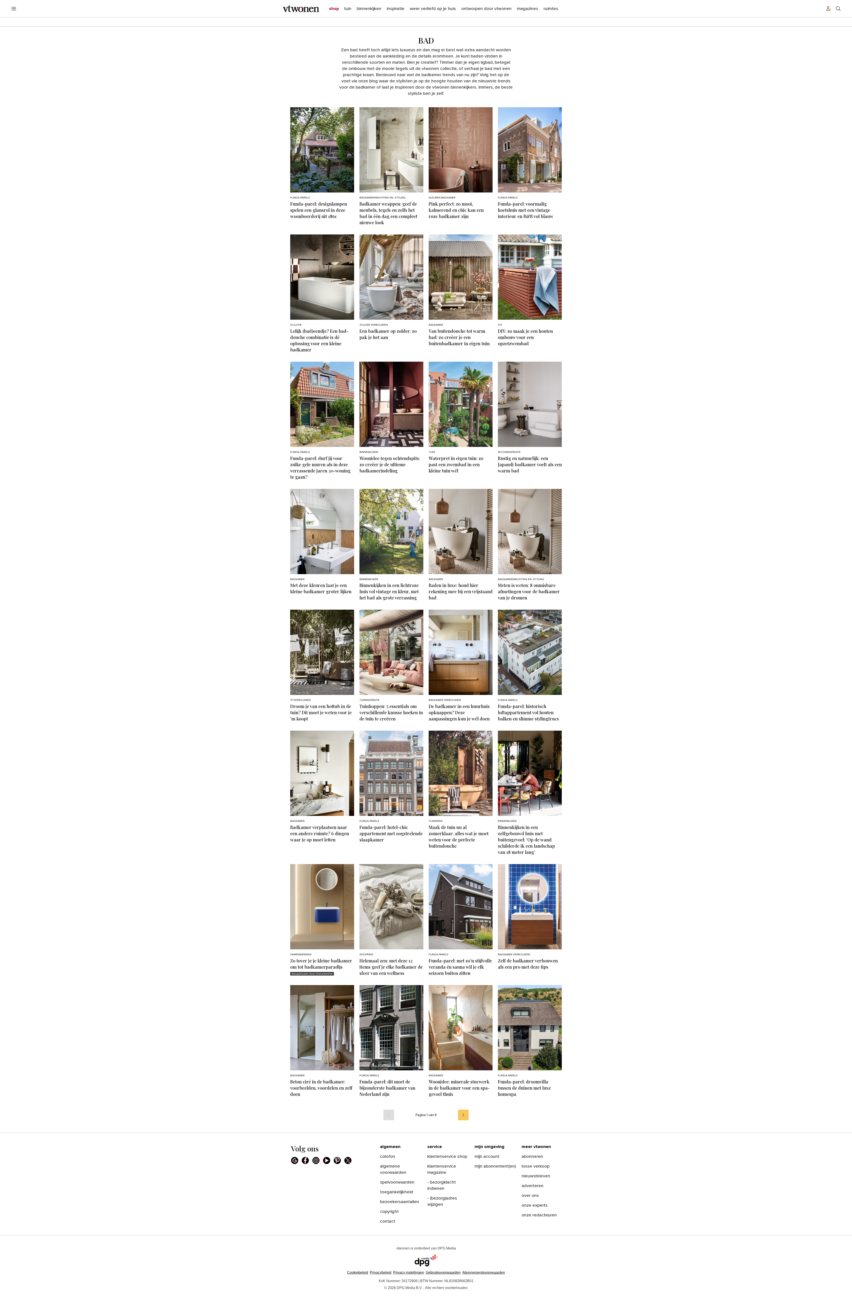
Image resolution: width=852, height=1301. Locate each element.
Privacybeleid (380, 1272)
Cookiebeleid (357, 1272)
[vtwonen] (301, 8)
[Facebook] (305, 1160)
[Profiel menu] (828, 9)
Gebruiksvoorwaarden (443, 1272)
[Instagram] (316, 1160)
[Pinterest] (337, 1160)
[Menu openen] (14, 9)
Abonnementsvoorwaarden (483, 1272)
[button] (408, 1272)
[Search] (838, 9)
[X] (347, 1160)
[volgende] (463, 1115)
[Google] (294, 1160)
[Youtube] (326, 1160)
